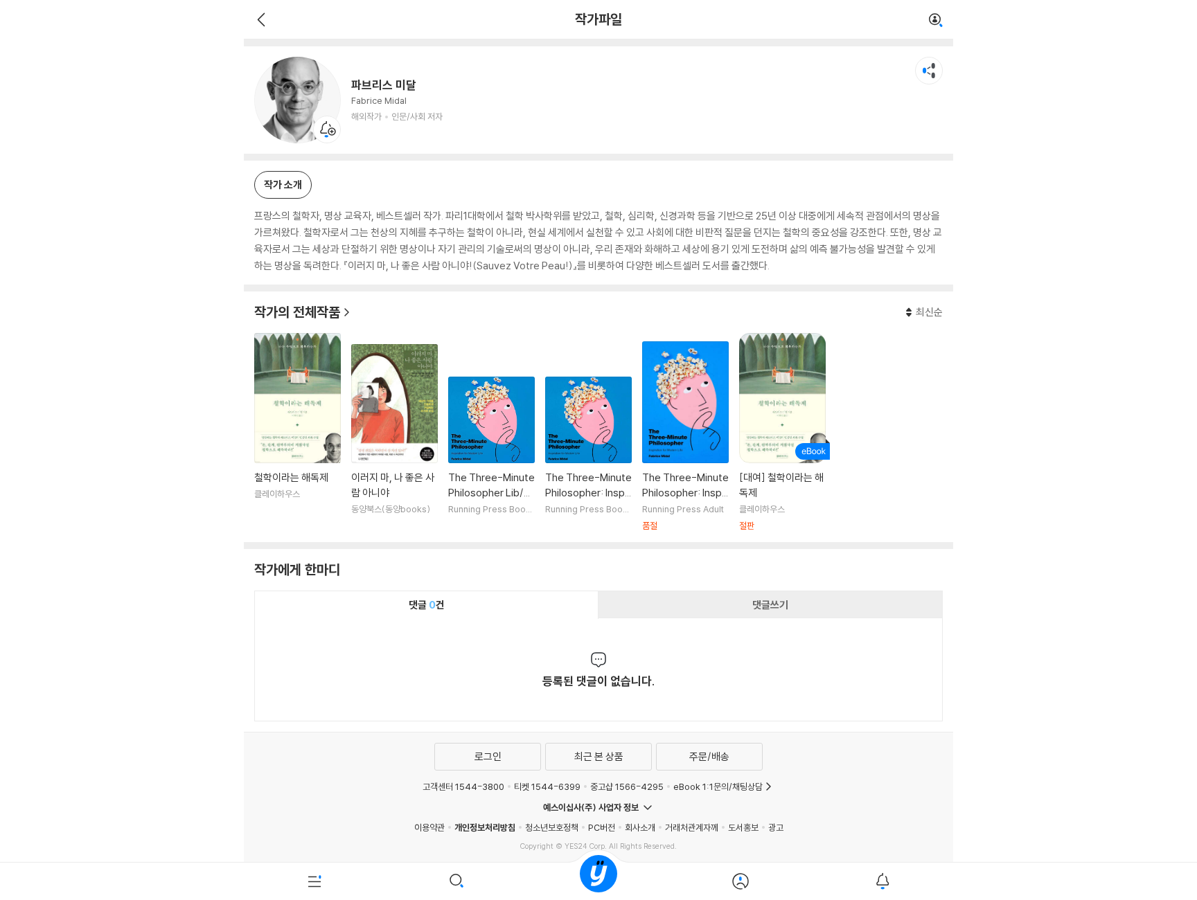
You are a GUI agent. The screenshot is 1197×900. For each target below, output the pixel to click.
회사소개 (640, 827)
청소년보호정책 (551, 827)
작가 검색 (936, 21)
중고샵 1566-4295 (627, 786)
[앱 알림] (882, 881)
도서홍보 (743, 827)
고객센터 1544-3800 (463, 786)
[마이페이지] (740, 881)
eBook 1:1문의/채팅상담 (718, 786)
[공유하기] (929, 70)
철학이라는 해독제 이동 (297, 432)
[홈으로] (598, 881)
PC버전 (601, 827)
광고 (775, 827)
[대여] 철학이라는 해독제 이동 (782, 432)
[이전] (259, 19)
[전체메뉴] (314, 881)
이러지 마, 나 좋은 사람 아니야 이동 (394, 438)
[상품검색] (456, 881)
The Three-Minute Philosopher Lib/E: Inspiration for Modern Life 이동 (491, 454)
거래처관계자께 (691, 827)
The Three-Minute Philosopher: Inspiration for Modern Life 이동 (588, 454)
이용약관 (429, 827)
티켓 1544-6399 (547, 786)
